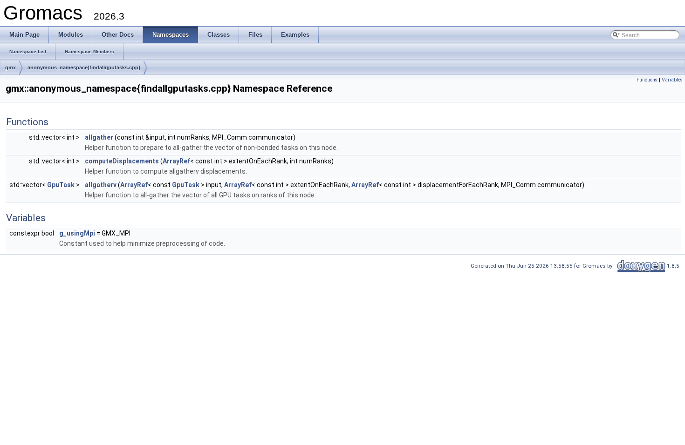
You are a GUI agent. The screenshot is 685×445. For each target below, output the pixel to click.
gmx (10, 67)
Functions (647, 80)
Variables (672, 80)
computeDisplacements (122, 161)
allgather (99, 137)
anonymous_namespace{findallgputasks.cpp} (83, 67)
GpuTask (61, 185)
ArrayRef (176, 161)
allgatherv (100, 185)
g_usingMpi (77, 233)
